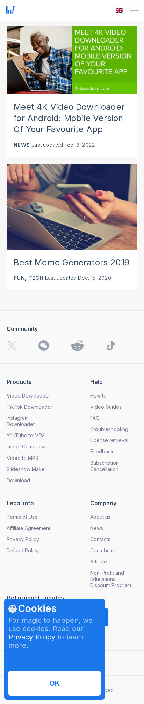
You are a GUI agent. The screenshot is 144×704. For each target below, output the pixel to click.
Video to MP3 (22, 458)
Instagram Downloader (21, 421)
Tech (35, 277)
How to (98, 396)
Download (18, 480)
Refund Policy (23, 550)
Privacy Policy (31, 637)
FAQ (95, 418)
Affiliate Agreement (28, 528)
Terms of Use (22, 517)
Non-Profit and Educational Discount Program (110, 579)
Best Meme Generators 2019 (71, 262)
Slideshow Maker (26, 469)
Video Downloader (28, 396)
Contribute (102, 550)
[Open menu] (134, 10)
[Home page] (10, 11)
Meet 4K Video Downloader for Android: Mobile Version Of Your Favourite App (69, 118)
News (22, 145)
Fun (19, 277)
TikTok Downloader (29, 407)
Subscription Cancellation (104, 466)
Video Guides (106, 407)
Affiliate (98, 562)
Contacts (100, 539)
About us (100, 517)
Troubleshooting (109, 429)
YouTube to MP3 (26, 435)
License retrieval (109, 440)
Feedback (102, 451)
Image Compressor (28, 446)
